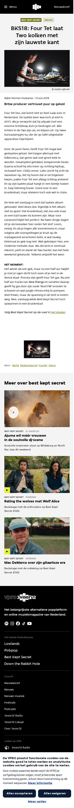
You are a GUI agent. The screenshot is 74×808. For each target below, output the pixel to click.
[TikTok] (24, 623)
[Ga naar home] (37, 6)
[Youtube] (29, 623)
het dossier (58, 312)
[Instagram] (12, 623)
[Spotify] (6, 623)
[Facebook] (18, 623)
